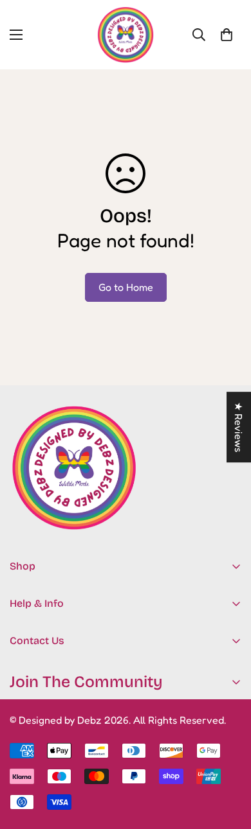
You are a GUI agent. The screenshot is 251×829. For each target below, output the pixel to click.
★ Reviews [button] (238, 427)
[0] (226, 34)
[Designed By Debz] (125, 34)
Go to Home (125, 287)
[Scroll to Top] (228, 761)
